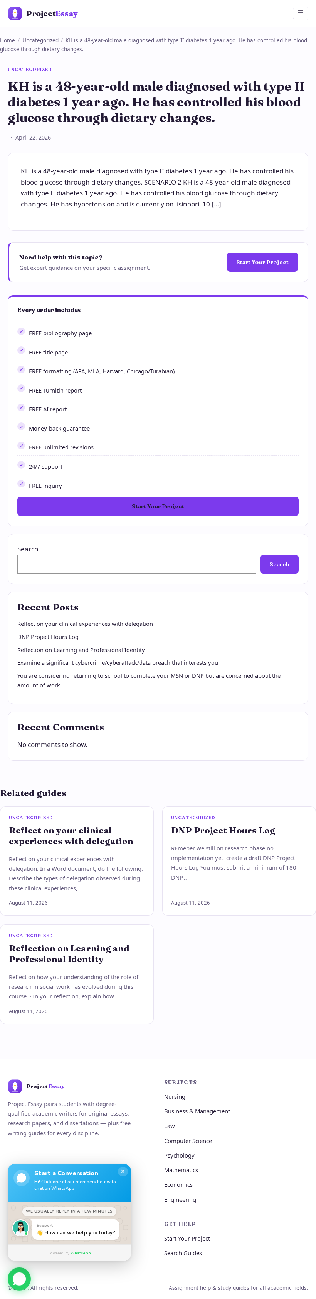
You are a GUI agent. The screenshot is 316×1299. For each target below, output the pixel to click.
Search (28, 548)
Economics (178, 1184)
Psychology (179, 1155)
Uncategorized (40, 40)
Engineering (180, 1199)
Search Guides (183, 1253)
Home (7, 40)
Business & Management (197, 1111)
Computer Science (188, 1140)
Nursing (174, 1096)
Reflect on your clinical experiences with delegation (85, 623)
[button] (19, 1279)
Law (169, 1125)
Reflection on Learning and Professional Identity (81, 650)
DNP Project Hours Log (48, 636)
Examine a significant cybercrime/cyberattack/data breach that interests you (117, 662)
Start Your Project (262, 262)
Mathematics (181, 1170)
